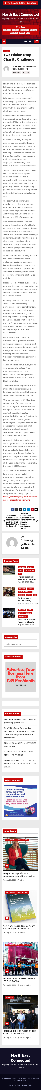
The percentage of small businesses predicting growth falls (18, 876)
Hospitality (9, 997)
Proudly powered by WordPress (14, 1078)
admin (22, 880)
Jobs (20, 570)
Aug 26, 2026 (23, 582)
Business (16, 30)
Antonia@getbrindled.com (25, 66)
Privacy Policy (27, 1085)
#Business (16, 72)
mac (32, 582)
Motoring (33, 30)
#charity (26, 72)
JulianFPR (34, 603)
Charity (30, 588)
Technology (23, 616)
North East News (23, 840)
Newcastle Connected (13, 945)
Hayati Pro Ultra (14, 1085)
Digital (30, 610)
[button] (30, 41)
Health (29, 595)
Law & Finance (29, 570)
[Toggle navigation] (25, 41)
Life (20, 574)
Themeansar (21, 1080)
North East (7, 30)
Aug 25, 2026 (23, 625)
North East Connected (20, 14)
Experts (7, 51)
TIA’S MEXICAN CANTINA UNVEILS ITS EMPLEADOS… (19, 979)
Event (28, 33)
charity (21, 33)
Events (21, 613)
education (13, 33)
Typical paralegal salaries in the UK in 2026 (27, 579)
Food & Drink (26, 945)
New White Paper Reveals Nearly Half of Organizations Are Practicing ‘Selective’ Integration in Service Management (20, 930)
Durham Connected (25, 592)
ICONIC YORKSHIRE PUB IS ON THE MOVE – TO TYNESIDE (19, 1032)
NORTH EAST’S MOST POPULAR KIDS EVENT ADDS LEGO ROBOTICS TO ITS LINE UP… (20, 763)
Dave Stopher (25, 985)
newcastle (24, 30)
